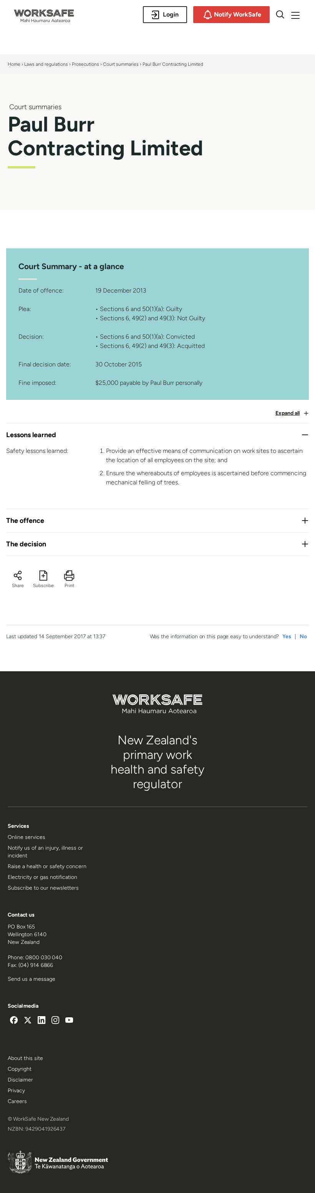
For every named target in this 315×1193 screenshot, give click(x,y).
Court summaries (121, 64)
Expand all (287, 413)
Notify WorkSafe (237, 14)
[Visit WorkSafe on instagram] (55, 1021)
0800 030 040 (43, 957)
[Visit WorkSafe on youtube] (69, 1021)
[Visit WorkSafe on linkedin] (41, 1021)
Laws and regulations (46, 64)
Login (171, 14)
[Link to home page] (44, 20)
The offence (25, 520)
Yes (286, 636)
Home (14, 64)
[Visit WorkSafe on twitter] (28, 1021)
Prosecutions (85, 64)
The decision (26, 544)
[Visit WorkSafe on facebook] (14, 1021)
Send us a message (31, 979)
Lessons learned (31, 435)
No (303, 636)
